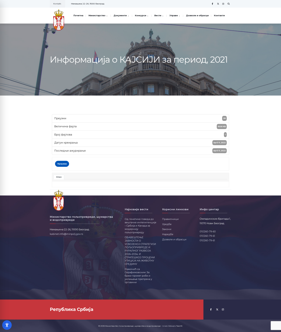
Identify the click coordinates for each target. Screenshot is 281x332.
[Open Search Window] (228, 3)
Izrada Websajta (169, 326)
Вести (157, 15)
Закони (166, 229)
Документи (120, 15)
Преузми (62, 164)
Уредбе (167, 224)
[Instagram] (223, 3)
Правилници (170, 219)
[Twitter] (218, 3)
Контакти (219, 15)
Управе (173, 15)
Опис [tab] (59, 177)
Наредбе (167, 234)
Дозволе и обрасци (197, 15)
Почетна (78, 15)
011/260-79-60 (208, 231)
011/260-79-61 (207, 235)
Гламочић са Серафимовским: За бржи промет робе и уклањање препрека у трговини (138, 276)
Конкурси (140, 15)
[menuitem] (97, 15)
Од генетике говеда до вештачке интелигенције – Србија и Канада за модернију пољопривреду (140, 226)
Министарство (97, 15)
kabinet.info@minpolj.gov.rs (66, 234)
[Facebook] (212, 3)
